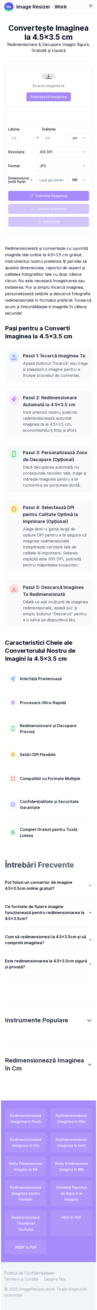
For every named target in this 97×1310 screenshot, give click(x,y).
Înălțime (49, 129)
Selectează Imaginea (48, 97)
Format (14, 166)
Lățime (14, 129)
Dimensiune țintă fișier (18, 179)
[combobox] (79, 138)
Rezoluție (16, 152)
